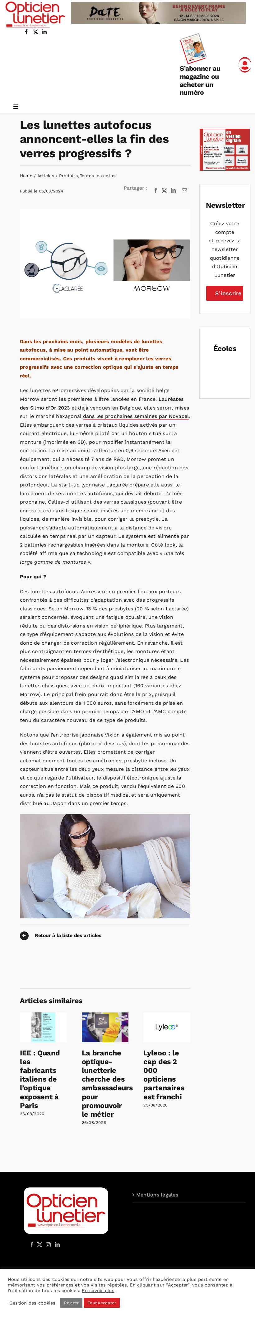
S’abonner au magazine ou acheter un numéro (200, 80)
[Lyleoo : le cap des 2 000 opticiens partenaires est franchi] (166, 1015)
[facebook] (26, 31)
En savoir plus (98, 1290)
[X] (164, 190)
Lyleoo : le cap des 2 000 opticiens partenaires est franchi (163, 1075)
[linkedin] (44, 31)
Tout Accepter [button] (102, 1302)
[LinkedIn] (173, 190)
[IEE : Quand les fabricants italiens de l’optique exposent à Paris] (43, 1015)
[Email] (184, 190)
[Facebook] (155, 190)
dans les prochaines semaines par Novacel (136, 416)
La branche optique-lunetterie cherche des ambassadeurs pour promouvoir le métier (107, 1083)
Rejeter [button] (71, 1302)
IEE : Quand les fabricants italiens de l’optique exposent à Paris (40, 1079)
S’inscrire (228, 293)
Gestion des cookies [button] (32, 1303)
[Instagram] (47, 1244)
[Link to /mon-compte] (245, 65)
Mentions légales (157, 1195)
